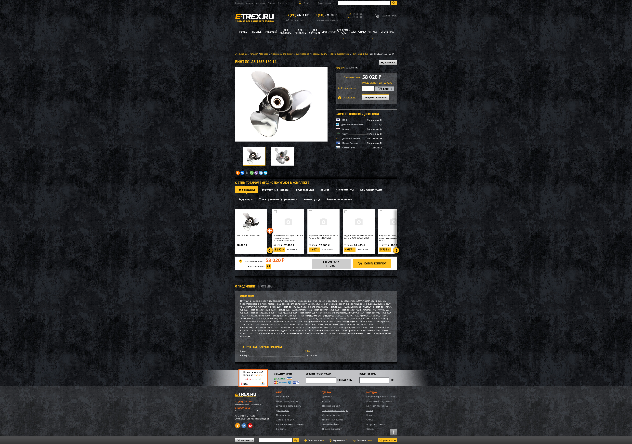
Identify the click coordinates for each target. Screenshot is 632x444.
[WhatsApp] (252, 173)
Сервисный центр (331, 415)
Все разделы (246, 189)
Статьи (369, 419)
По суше (256, 31)
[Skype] (265, 173)
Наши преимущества (287, 401)
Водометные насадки (276, 189)
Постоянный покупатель (379, 401)
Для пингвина (300, 31)
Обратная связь (245, 440)
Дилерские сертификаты (288, 405)
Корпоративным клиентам (290, 424)
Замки (324, 189)
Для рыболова (285, 31)
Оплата (271, 3)
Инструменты (345, 189)
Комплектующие (371, 189)
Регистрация (324, 3)
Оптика (373, 31)
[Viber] (256, 173)
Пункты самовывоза (332, 419)
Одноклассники (237, 425)
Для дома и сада (343, 31)
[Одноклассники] (238, 173)
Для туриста (329, 31)
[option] (281, 104)
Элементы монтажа (339, 199)
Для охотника (314, 31)
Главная (239, 3)
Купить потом (348, 88)
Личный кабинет (331, 424)
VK (243, 425)
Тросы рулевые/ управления (278, 199)
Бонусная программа (377, 405)
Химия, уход (312, 199)
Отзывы (370, 428)
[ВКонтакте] (242, 173)
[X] (247, 173)
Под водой (271, 31)
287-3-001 (298, 15)
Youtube (250, 425)
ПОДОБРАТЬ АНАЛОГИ (375, 97)
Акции (369, 410)
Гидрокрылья (305, 189)
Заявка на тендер (285, 419)
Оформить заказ (387, 440)
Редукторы (245, 199)
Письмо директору (332, 428)
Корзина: (364, 440)
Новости (370, 415)
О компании (282, 396)
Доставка (260, 3)
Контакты (282, 3)
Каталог (250, 3)
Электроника (358, 31)
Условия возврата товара (335, 410)
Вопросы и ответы (375, 424)
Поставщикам (283, 415)
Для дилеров (282, 410)
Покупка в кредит (331, 405)
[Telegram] (261, 173)
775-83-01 (327, 15)
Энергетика (387, 31)
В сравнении (339, 440)
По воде (242, 31)
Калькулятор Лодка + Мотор (380, 396)
